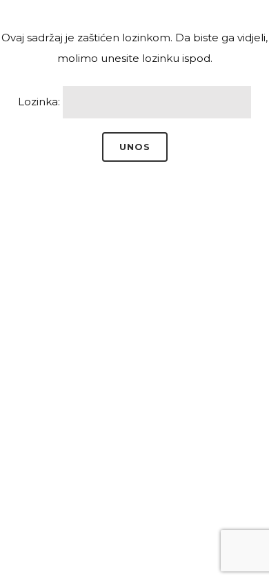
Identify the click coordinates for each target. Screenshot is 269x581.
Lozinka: (40, 101)
